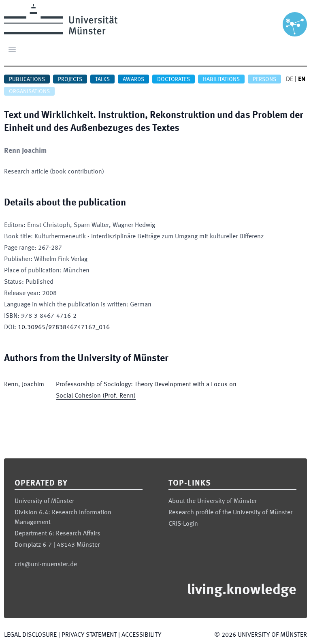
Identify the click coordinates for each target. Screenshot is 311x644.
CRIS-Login (183, 524)
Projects (70, 79)
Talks (102, 79)
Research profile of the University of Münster (230, 512)
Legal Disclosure (30, 635)
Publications (27, 79)
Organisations (29, 91)
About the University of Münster (212, 501)
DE (289, 79)
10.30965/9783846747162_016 (64, 327)
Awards (133, 79)
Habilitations (221, 79)
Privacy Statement (89, 635)
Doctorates (173, 79)
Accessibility (141, 635)
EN (301, 79)
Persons (264, 79)
